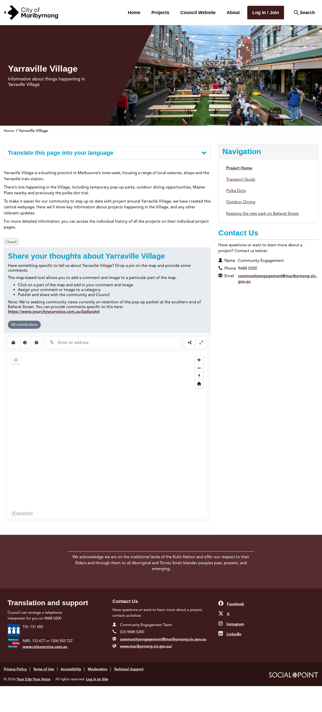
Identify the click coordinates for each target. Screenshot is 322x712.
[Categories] (16, 360)
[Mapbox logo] (22, 513)
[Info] (24, 342)
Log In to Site (97, 679)
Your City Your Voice (33, 679)
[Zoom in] (199, 360)
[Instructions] (36, 342)
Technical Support (128, 669)
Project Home (239, 168)
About (233, 12)
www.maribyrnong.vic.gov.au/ (146, 646)
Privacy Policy (15, 669)
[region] (107, 435)
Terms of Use (43, 669)
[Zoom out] (199, 368)
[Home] (199, 384)
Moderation (97, 669)
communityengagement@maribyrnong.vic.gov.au (163, 639)
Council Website (198, 12)
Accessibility (71, 669)
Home (134, 12)
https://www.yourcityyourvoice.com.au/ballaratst (54, 311)
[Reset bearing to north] (199, 376)
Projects (160, 12)
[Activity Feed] (13, 342)
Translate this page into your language (60, 153)
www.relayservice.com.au (45, 646)
